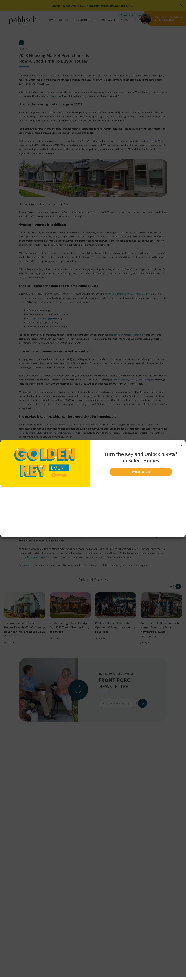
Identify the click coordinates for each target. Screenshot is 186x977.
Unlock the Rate (141, 471)
